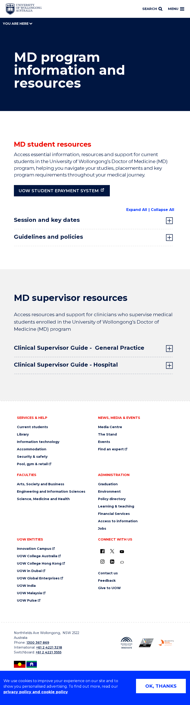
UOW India (26, 586)
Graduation (108, 484)
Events (104, 442)
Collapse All (162, 209)
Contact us (108, 573)
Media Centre (110, 427)
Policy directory (112, 499)
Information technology (38, 442)
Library (23, 434)
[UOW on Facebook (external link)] (102, 551)
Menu (173, 9)
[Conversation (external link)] (121, 562)
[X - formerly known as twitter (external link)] (112, 551)
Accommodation (31, 449)
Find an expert (111, 449)
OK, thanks (161, 686)
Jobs (102, 529)
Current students (32, 427)
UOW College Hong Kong (39, 564)
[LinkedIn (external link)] (112, 561)
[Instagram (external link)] (102, 561)
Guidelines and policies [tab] (48, 236)
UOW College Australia (37, 556)
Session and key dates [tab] (47, 219)
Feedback (107, 581)
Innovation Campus (34, 549)
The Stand (107, 434)
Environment (109, 492)
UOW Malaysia (29, 593)
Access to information (118, 521)
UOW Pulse (27, 601)
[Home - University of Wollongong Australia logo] (24, 9)
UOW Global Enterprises (38, 578)
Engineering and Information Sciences (51, 492)
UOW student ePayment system (59, 190)
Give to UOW (109, 588)
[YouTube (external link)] (121, 552)
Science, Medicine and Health (43, 499)
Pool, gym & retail (32, 464)
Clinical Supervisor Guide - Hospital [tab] (66, 364)
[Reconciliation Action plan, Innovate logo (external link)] (126, 642)
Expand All (136, 209)
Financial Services (114, 514)
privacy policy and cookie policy (35, 692)
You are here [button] (16, 24)
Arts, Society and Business (40, 484)
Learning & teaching (116, 506)
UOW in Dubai (29, 571)
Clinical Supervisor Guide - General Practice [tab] (79, 347)
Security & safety (32, 457)
